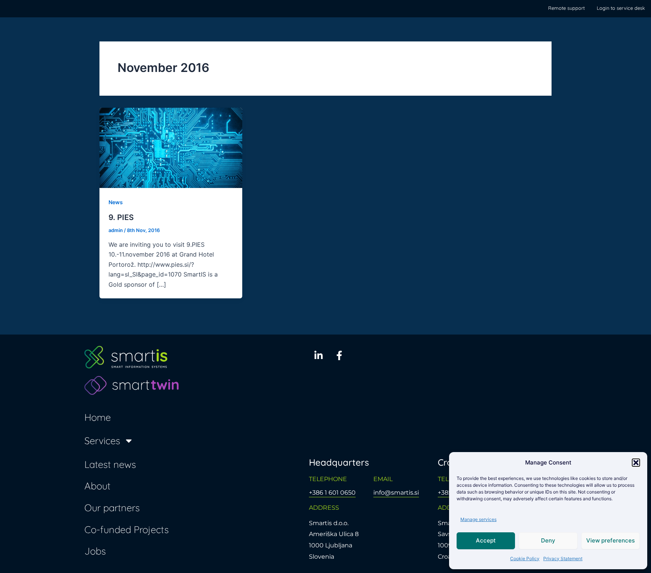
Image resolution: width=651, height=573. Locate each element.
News (115, 202)
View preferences (610, 540)
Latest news (110, 464)
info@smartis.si (396, 492)
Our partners (112, 507)
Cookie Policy (524, 558)
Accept (486, 540)
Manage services (478, 519)
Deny (548, 540)
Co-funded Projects (126, 529)
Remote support (566, 8)
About (97, 486)
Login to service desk (621, 8)
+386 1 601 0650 (332, 492)
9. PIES (121, 217)
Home (97, 417)
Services (102, 440)
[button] (636, 462)
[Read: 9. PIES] (170, 147)
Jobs (95, 551)
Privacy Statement (562, 558)
